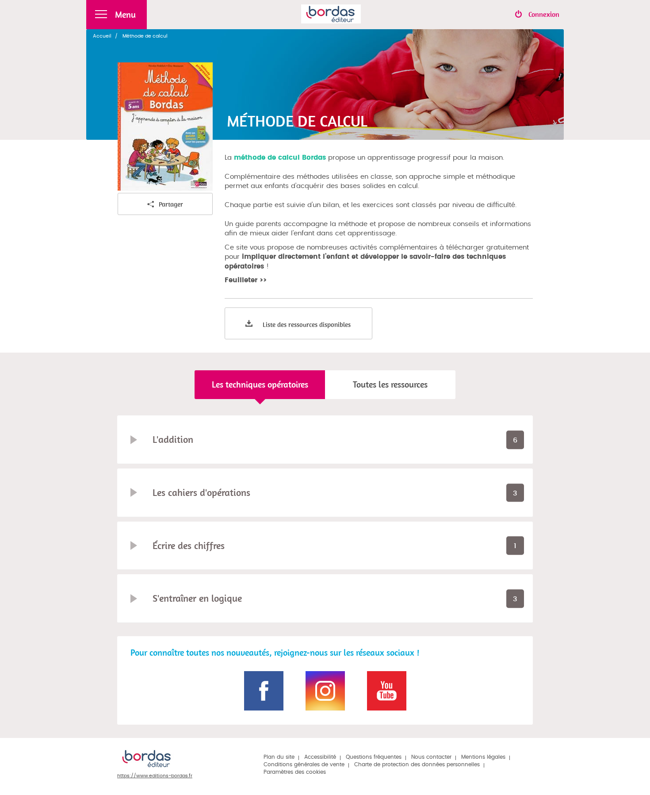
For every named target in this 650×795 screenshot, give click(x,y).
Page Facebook (263, 691)
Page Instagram (325, 691)
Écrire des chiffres (189, 545)
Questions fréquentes (373, 757)
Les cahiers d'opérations (201, 492)
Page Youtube (386, 691)
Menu (125, 14)
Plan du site (279, 757)
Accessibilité (320, 757)
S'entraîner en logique (197, 598)
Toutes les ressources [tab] (390, 384)
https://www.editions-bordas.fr (154, 775)
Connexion (543, 14)
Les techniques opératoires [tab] (260, 384)
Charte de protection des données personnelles (417, 764)
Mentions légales (483, 757)
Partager (171, 204)
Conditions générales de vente (304, 764)
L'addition (173, 439)
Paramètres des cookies (295, 772)
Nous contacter (431, 757)
